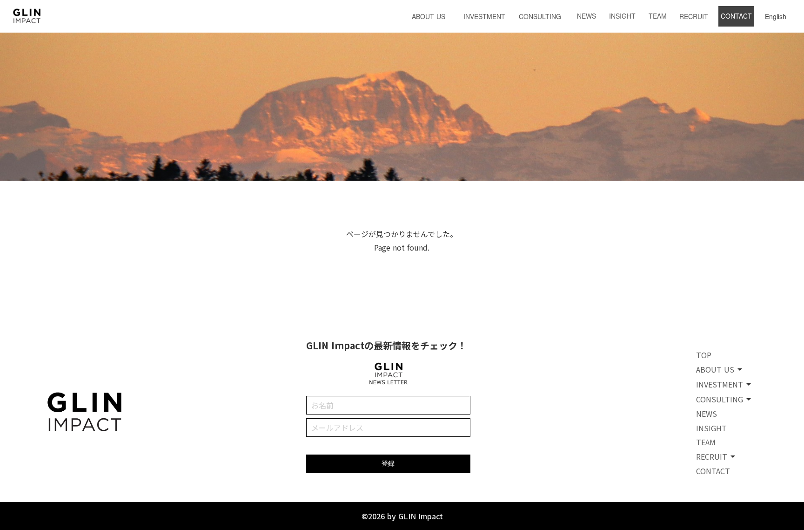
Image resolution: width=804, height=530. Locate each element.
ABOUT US (428, 16)
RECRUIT (693, 16)
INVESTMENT (484, 16)
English (775, 16)
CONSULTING (540, 16)
